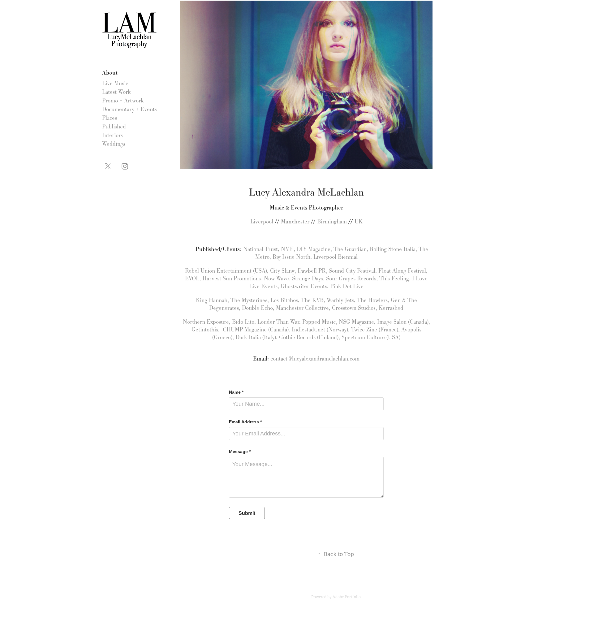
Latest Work (116, 92)
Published (114, 126)
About (110, 72)
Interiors (112, 135)
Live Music (115, 83)
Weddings (113, 144)
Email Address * (245, 422)
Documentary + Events (129, 109)
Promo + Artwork (123, 100)
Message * (240, 451)
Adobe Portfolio (347, 596)
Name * (236, 392)
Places (109, 118)
